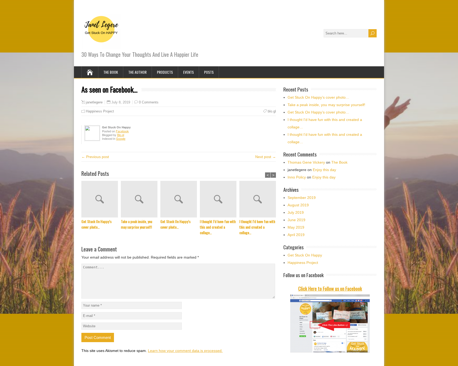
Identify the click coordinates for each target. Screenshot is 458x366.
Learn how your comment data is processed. (185, 350)
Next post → (265, 157)
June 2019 (296, 220)
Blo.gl (120, 135)
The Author (137, 72)
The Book (110, 72)
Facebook (122, 131)
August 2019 (298, 205)
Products (165, 72)
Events (188, 72)
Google (120, 138)
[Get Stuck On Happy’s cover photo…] (101, 200)
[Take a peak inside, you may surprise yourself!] (140, 200)
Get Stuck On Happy (305, 255)
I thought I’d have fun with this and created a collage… (218, 227)
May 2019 (296, 227)
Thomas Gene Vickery (306, 162)
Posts (209, 72)
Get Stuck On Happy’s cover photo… (96, 224)
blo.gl (272, 111)
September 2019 (302, 197)
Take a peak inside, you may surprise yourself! (136, 224)
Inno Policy (297, 177)
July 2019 (296, 212)
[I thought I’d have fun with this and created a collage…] (219, 200)
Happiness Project (100, 111)
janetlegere (94, 102)
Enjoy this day (324, 170)
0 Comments (148, 102)
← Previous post (95, 157)
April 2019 (296, 235)
